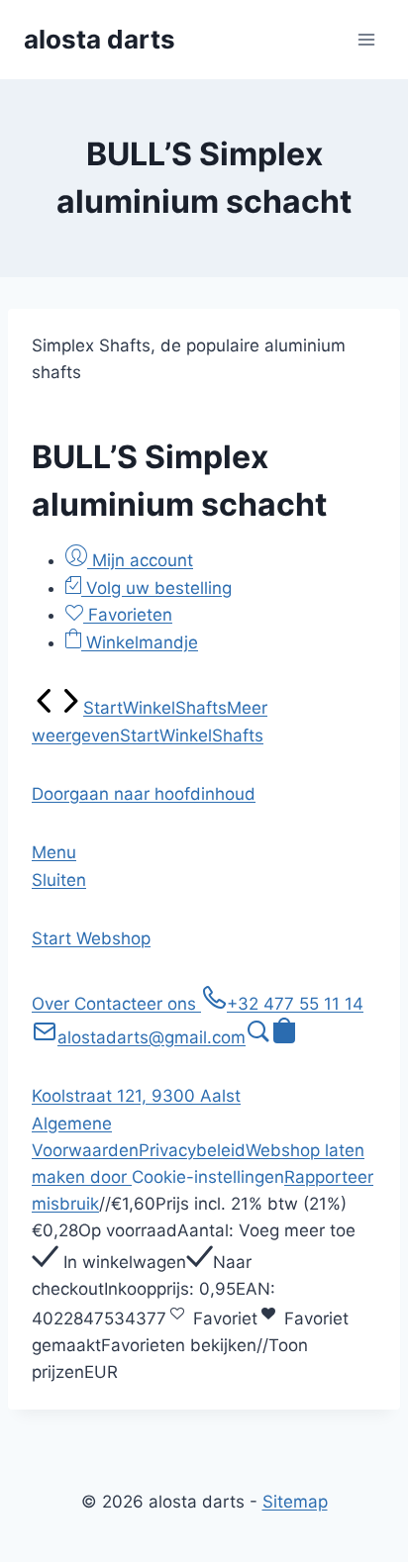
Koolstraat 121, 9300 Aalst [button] (136, 1096)
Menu (54, 852)
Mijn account (140, 560)
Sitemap (295, 1502)
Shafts (201, 708)
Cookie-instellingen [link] (208, 1177)
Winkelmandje (139, 642)
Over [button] (53, 1004)
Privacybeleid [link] (192, 1150)
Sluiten (59, 880)
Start (103, 708)
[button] (143, 794)
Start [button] (54, 938)
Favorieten (127, 615)
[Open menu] (366, 39)
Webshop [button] (113, 938)
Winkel (149, 708)
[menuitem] (44, 708)
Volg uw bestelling (156, 588)
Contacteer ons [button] (137, 1004)
